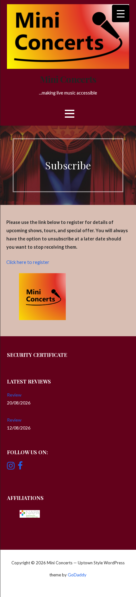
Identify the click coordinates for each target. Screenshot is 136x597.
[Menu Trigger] (120, 13)
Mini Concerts (68, 79)
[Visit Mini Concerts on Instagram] (11, 467)
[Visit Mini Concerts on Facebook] (20, 467)
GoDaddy (77, 574)
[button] (69, 113)
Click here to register (27, 262)
